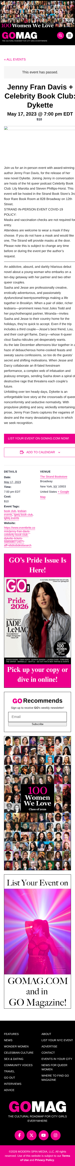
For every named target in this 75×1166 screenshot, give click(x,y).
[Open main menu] (69, 35)
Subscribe (37, 724)
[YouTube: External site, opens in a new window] (44, 1135)
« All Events (15, 59)
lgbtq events (11, 518)
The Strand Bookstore (53, 476)
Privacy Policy (44, 1160)
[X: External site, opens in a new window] (32, 1135)
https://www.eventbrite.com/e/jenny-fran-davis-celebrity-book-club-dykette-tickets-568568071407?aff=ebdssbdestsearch (19, 536)
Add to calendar (40, 452)
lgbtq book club (23, 514)
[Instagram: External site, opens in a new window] (56, 1135)
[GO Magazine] (28, 35)
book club (10, 511)
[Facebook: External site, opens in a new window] (20, 1135)
